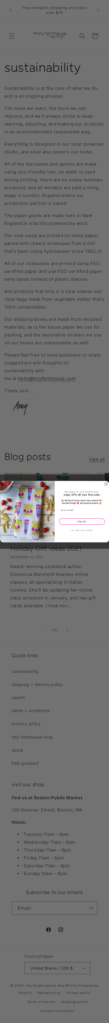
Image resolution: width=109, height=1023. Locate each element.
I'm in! (82, 521)
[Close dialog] (106, 484)
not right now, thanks (81, 530)
